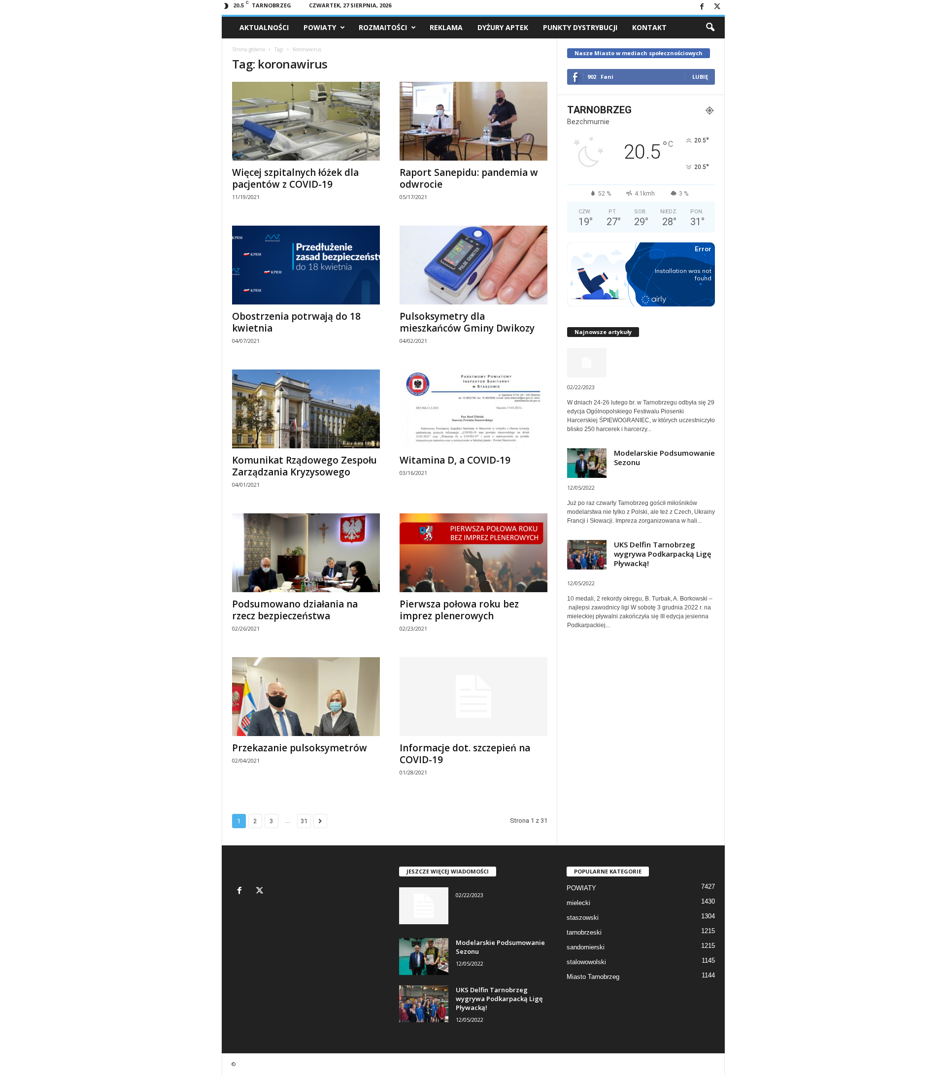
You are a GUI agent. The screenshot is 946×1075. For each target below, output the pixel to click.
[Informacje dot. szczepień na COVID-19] (473, 696)
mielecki (578, 903)
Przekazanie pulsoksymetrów (299, 747)
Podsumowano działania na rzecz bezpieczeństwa (295, 610)
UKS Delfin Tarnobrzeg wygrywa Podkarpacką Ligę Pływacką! (662, 553)
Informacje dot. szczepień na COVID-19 (465, 753)
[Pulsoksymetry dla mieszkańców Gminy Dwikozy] (473, 265)
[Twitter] (717, 7)
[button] (710, 27)
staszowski (583, 917)
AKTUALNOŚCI (264, 27)
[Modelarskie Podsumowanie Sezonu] (423, 956)
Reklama (446, 27)
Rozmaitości (383, 27)
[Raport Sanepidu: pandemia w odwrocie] (473, 121)
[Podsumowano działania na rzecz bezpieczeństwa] (306, 552)
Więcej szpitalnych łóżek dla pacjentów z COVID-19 (295, 178)
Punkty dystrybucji (580, 27)
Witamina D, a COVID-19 (455, 460)
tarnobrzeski (584, 932)
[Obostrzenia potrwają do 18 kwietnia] (306, 265)
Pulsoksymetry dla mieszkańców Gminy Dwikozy (467, 322)
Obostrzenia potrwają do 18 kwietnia (296, 322)
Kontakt (649, 27)
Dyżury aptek (502, 27)
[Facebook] (702, 7)
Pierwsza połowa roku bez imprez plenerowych (459, 610)
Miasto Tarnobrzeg (593, 976)
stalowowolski (586, 962)
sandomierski (586, 947)
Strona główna (248, 49)
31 (304, 821)
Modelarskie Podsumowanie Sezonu (664, 457)
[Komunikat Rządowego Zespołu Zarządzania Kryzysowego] (306, 409)
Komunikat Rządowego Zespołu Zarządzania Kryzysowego (304, 466)
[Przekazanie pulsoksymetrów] (306, 696)
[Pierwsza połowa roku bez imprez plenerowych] (473, 552)
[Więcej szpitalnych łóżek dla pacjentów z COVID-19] (306, 121)
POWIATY (320, 27)
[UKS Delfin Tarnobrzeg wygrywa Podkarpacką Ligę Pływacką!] (423, 1003)
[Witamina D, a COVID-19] (473, 409)
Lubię (700, 76)
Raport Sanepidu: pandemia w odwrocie (469, 178)
